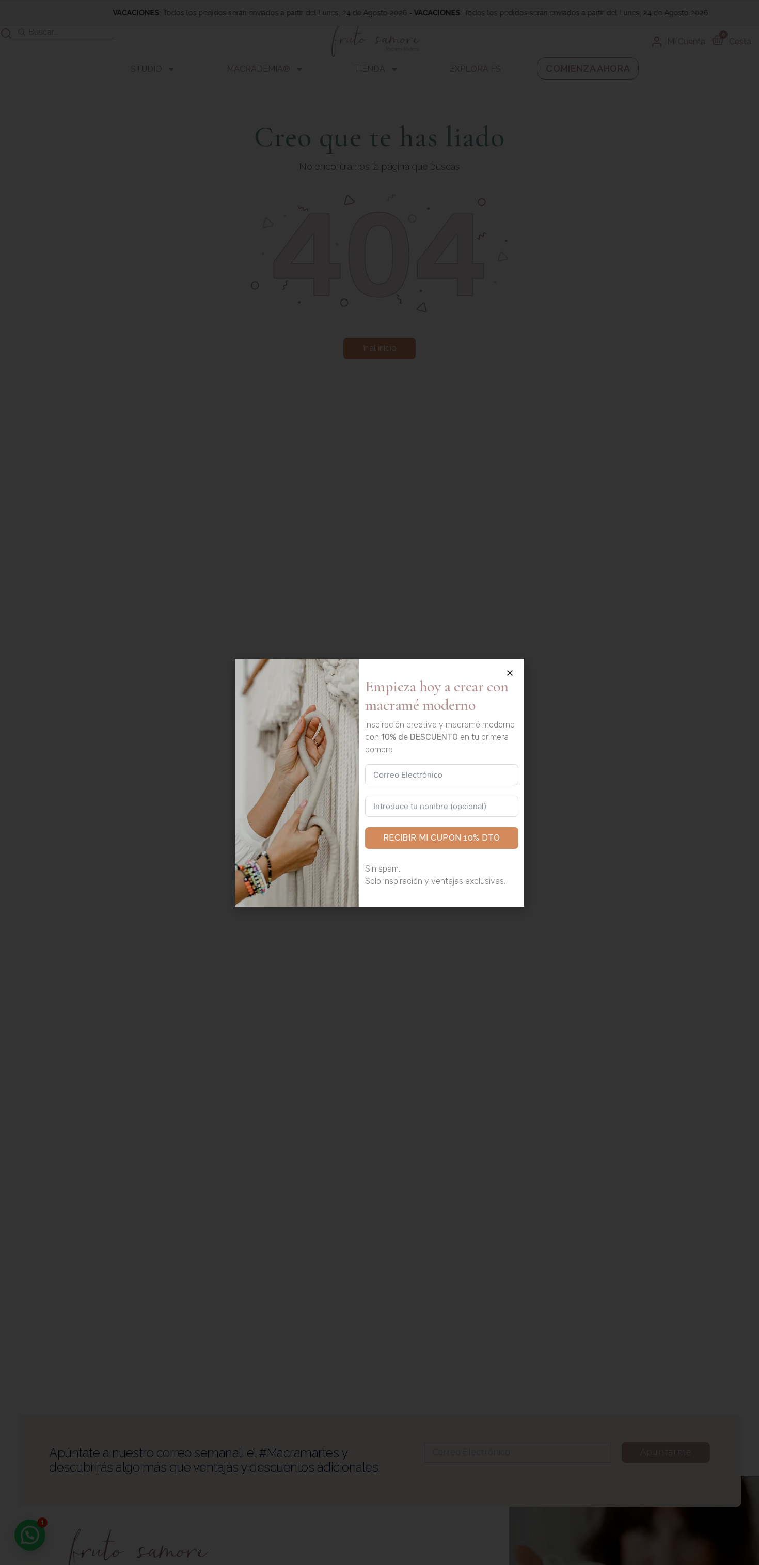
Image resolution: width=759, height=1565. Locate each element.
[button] (510, 673)
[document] (379, 782)
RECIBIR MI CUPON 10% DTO (441, 838)
